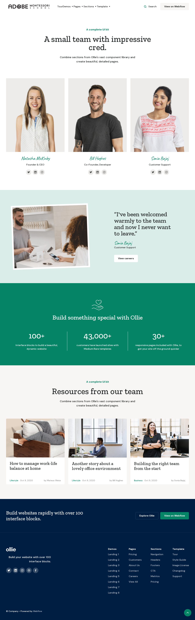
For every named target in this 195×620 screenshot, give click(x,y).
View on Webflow (174, 6)
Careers (133, 576)
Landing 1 (113, 554)
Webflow (37, 611)
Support (177, 576)
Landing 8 (113, 592)
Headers (155, 559)
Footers (155, 565)
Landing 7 (113, 587)
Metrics (155, 576)
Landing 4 (114, 570)
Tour (60, 6)
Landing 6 (113, 581)
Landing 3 (113, 565)
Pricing (133, 554)
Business (138, 480)
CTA (153, 570)
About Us (134, 565)
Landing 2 (113, 559)
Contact (134, 570)
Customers (135, 559)
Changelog (178, 570)
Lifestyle (14, 480)
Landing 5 (113, 576)
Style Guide (179, 559)
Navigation (157, 554)
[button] (68, 6)
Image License (180, 565)
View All (133, 581)
